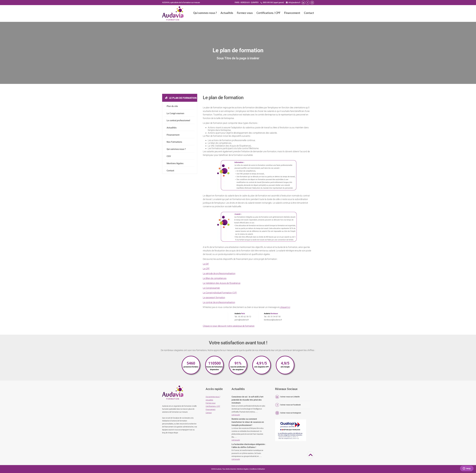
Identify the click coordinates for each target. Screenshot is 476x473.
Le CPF (206, 268)
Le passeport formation (214, 297)
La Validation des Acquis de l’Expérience (221, 283)
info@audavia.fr (294, 2)
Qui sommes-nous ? (205, 13)
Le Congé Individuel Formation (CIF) (220, 292)
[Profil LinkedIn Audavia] (303, 2)
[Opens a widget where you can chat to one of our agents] (467, 469)
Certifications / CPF (268, 13)
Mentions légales (243, 469)
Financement (292, 13)
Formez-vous (245, 13)
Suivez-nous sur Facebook (290, 405)
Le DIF (206, 264)
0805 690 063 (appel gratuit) (273, 2)
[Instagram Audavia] (312, 2)
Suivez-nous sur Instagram (290, 413)
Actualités (227, 13)
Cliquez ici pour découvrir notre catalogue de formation (228, 326)
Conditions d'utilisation (257, 469)
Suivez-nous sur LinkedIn (290, 397)
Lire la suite (236, 415)
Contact (309, 13)
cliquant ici (285, 307)
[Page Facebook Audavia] (308, 2)
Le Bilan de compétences (214, 278)
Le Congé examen (211, 288)
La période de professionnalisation (219, 273)
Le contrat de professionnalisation (219, 302)
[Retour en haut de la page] (310, 457)
